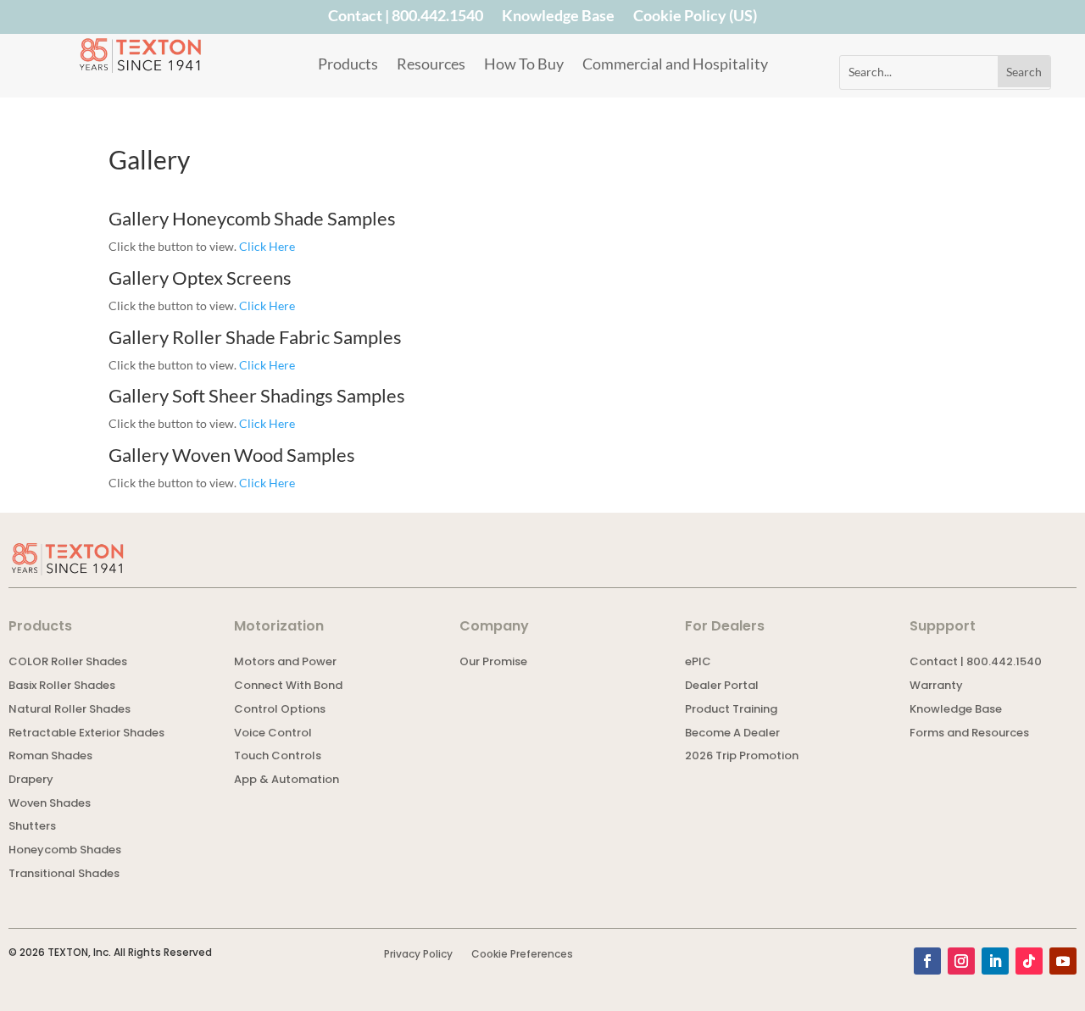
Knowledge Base (558, 19)
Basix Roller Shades (61, 686)
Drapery (30, 781)
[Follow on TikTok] (1029, 961)
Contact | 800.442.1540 (405, 19)
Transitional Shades (64, 875)
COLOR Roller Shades (67, 663)
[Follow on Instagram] (961, 961)
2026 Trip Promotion (741, 757)
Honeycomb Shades (64, 851)
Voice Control (273, 734)
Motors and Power (285, 663)
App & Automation (286, 781)
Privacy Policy (418, 954)
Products (348, 65)
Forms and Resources (969, 734)
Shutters (32, 827)
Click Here (267, 246)
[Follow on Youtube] (1063, 961)
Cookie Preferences (522, 954)
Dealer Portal (722, 686)
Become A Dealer (732, 734)
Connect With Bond (288, 686)
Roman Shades (50, 757)
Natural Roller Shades (69, 710)
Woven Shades (49, 804)
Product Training (731, 710)
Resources (431, 65)
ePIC (698, 663)
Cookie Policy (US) (695, 19)
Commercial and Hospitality (675, 65)
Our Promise (493, 663)
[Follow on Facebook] (927, 961)
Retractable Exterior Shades (86, 734)
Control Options (280, 710)
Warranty (936, 686)
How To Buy (524, 65)
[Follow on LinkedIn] (995, 961)
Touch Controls (277, 757)
